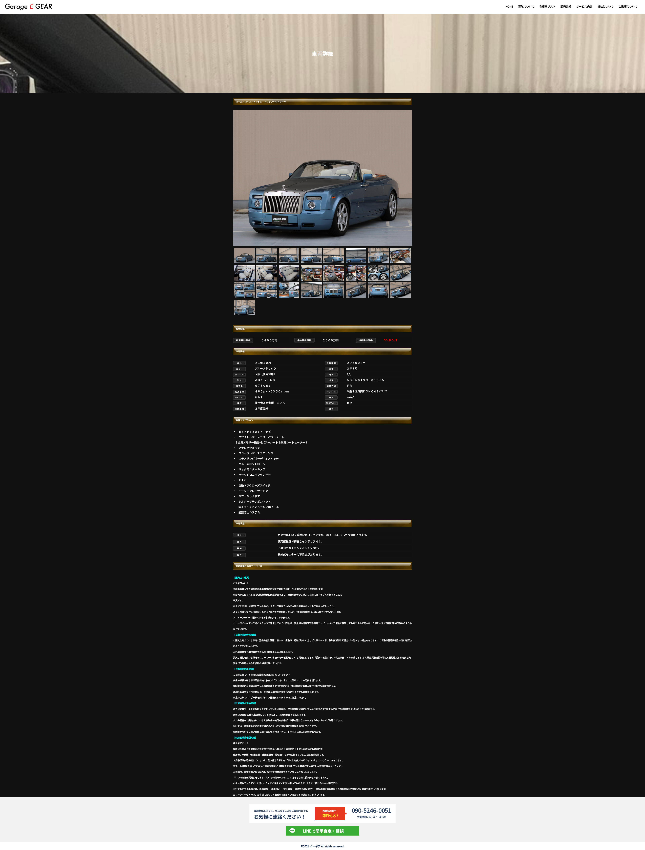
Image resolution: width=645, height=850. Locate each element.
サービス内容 (584, 6)
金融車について (628, 6)
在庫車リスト (547, 6)
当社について (605, 6)
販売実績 (566, 6)
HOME (509, 6)
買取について (526, 6)
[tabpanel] (322, 178)
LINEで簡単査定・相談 (323, 831)
